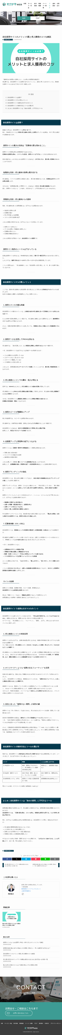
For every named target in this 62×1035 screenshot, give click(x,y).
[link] (23, 894)
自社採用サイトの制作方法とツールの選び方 (21, 105)
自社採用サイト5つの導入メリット (18, 100)
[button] (7, 859)
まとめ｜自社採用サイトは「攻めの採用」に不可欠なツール (25, 108)
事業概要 (21, 1023)
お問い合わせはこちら (20, 1013)
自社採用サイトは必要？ (15, 97)
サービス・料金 (30, 5)
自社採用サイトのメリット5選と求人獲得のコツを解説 (19, 954)
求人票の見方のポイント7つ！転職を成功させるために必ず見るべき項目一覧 (25, 960)
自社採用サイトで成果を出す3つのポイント (20, 103)
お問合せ (47, 1023)
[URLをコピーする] (54, 859)
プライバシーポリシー (56, 1023)
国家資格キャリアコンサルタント (31, 889)
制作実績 (16, 1023)
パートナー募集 (45, 5)
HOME (25, 3)
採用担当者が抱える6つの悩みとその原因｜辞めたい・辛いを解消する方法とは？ (26, 949)
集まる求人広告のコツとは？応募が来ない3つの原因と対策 (20, 966)
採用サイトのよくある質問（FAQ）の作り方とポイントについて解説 (23, 943)
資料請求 (41, 1023)
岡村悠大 (11, 894)
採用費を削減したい (8, 39)
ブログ (49, 5)
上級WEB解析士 (26, 891)
